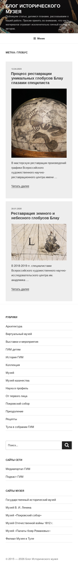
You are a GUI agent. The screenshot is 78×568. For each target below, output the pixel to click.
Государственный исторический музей (31, 500)
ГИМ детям (13, 349)
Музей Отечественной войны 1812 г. (29, 523)
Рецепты (11, 419)
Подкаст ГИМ (14, 476)
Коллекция (13, 365)
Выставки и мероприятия (22, 341)
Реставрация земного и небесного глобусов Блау (35, 215)
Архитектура (14, 326)
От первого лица (16, 396)
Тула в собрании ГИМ (20, 427)
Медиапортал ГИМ (18, 469)
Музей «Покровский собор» (24, 515)
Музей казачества (17, 380)
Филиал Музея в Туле (20, 538)
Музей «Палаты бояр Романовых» (28, 531)
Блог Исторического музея (33, 8)
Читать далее (20, 186)
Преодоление (14, 411)
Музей (10, 373)
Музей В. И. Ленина (18, 507)
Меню (41, 38)
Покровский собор (18, 403)
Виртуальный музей (19, 334)
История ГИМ (14, 357)
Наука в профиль (17, 388)
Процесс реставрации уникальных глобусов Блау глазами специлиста (37, 78)
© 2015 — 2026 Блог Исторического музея (32, 559)
